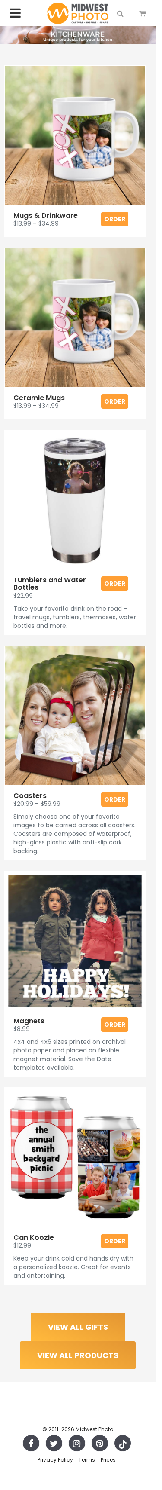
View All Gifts (78, 1327)
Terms (87, 1459)
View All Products (77, 1355)
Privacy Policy (55, 1459)
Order (114, 219)
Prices (108, 1459)
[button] (120, 13)
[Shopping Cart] (142, 13)
